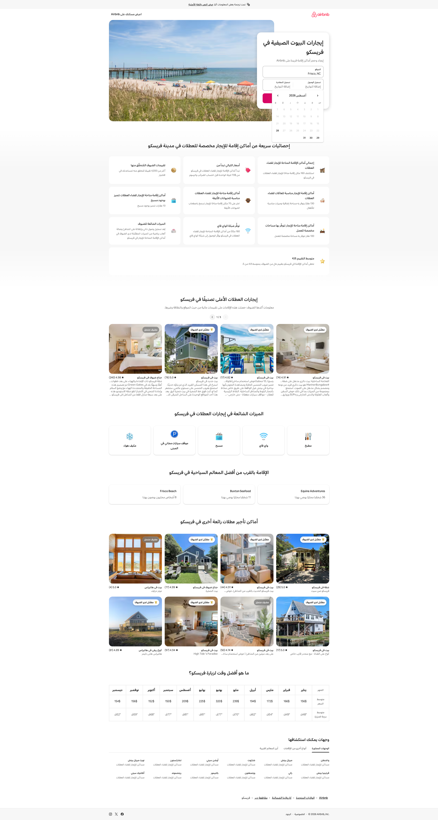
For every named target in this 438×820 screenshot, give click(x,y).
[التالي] (212, 317)
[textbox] (308, 87)
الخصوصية (299, 814)
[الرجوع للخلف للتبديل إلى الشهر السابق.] (317, 96)
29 (317, 137)
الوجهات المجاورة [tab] (320, 748)
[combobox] (293, 74)
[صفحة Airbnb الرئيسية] (320, 14)
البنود (288, 814)
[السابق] (225, 317)
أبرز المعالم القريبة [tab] (269, 748)
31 (304, 137)
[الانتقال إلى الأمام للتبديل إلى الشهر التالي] (278, 96)
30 (311, 137)
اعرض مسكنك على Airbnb (126, 14)
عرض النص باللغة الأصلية (200, 4)
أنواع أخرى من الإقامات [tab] (295, 748)
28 (277, 130)
